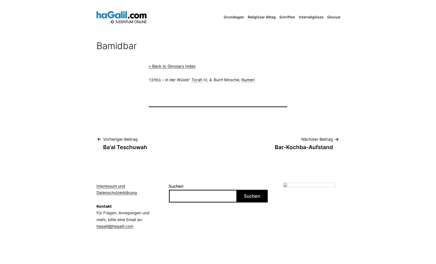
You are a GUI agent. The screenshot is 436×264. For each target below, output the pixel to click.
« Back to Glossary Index (172, 66)
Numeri (248, 79)
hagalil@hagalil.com (115, 226)
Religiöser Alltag (262, 17)
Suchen (175, 186)
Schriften (287, 17)
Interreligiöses (311, 17)
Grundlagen (234, 17)
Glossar (334, 17)
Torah (196, 79)
